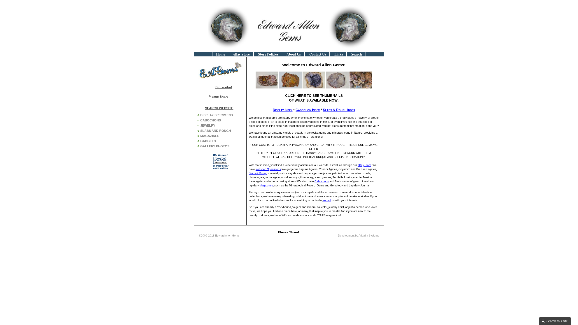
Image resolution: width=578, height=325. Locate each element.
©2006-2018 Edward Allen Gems (219, 235)
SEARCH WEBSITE (219, 108)
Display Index (282, 110)
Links (338, 54)
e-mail (327, 200)
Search (356, 54)
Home (220, 54)
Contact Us (317, 54)
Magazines (266, 185)
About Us (294, 54)
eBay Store (241, 54)
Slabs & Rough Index (339, 110)
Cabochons (322, 181)
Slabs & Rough (258, 173)
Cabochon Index (308, 110)
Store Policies (268, 54)
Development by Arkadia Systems (358, 235)
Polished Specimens (268, 169)
